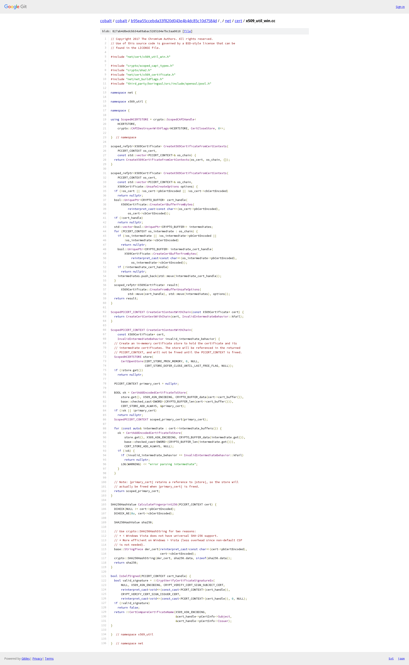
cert (238, 20)
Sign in (400, 7)
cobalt (106, 20)
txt (391, 658)
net (228, 20)
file (187, 31)
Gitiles (26, 658)
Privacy (37, 658)
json (401, 658)
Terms (49, 658)
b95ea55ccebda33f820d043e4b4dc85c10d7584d (174, 20)
